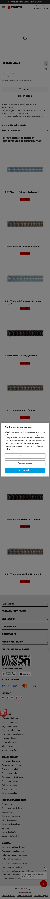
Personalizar (25, 456)
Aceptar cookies (25, 470)
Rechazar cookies (25, 463)
